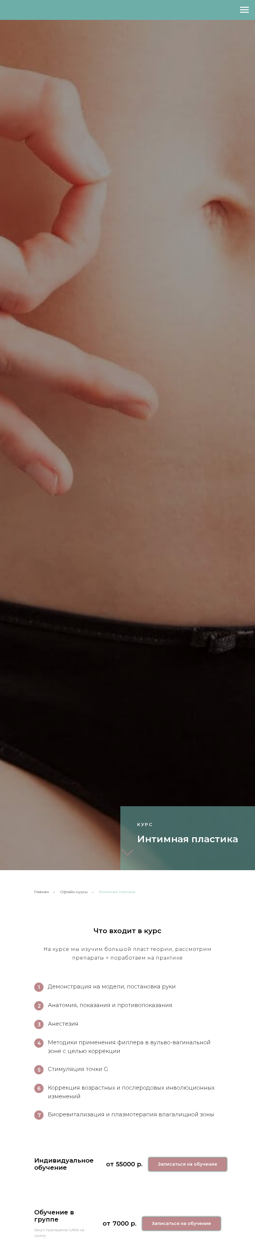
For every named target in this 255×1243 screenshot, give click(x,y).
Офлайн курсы (74, 891)
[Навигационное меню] (244, 10)
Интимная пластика (117, 891)
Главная (41, 891)
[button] (187, 1164)
